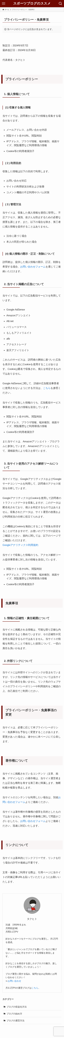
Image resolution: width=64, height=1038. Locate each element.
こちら (47, 388)
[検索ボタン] (60, 3)
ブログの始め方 (14, 1013)
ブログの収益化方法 (17, 1006)
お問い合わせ (14, 981)
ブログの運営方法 (15, 1020)
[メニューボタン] (3, 3)
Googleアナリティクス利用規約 (20, 544)
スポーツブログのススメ (32, 3)
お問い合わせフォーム (33, 266)
